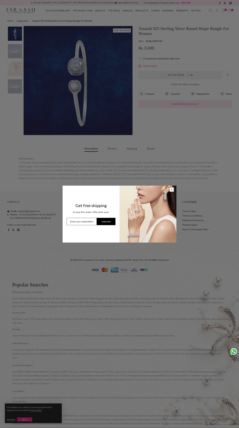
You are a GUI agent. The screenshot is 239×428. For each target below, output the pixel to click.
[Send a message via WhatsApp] (234, 351)
